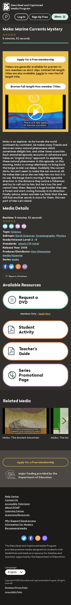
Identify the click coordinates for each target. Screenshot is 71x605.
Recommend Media (16, 528)
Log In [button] (21, 16)
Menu (57, 16)
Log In (40, 73)
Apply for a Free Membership (35, 59)
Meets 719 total (28, 243)
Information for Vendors (19, 524)
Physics (61, 235)
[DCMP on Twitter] (24, 538)
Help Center (12, 496)
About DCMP (12, 507)
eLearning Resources (17, 514)
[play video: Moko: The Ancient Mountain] (26, 433)
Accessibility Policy (13, 592)
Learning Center (14, 511)
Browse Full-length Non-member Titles (35, 86)
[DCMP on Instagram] (37, 538)
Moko (15, 259)
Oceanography (45, 235)
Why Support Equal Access (20, 520)
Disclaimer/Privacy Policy (16, 588)
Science (16, 231)
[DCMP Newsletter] (44, 538)
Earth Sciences (25, 235)
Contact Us (11, 500)
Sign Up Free (40, 16)
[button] (5, 266)
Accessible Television (17, 503)
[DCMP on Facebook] (31, 538)
